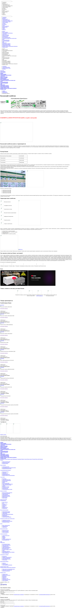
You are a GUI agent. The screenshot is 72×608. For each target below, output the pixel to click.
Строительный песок (5, 535)
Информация (15, 459)
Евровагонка (4, 505)
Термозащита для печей (6, 579)
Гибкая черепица (5, 494)
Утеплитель (4, 472)
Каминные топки (5, 578)
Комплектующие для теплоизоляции (8, 475)
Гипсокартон (4, 556)
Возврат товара (9, 459)
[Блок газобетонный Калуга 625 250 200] (0, 359)
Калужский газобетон (4, 308)
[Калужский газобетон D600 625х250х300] (0, 368)
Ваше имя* (2, 591)
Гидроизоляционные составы (7, 489)
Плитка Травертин (5, 532)
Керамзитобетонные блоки (6, 468)
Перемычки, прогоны (6, 551)
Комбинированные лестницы (7, 521)
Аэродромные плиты (5, 546)
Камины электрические (6, 575)
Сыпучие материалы (3, 533)
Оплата (3, 25)
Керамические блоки (5, 462)
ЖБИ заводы (4, 42)
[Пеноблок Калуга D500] (0, 341)
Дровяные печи (5, 574)
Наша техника (29, 459)
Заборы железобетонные (6, 547)
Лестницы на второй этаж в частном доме (9, 38)
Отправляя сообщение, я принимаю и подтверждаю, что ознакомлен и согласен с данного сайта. (28, 594)
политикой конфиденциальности (44, 594)
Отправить (2, 593)
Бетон (3, 39)
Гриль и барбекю (5, 580)
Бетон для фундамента (6, 525)
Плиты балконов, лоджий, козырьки (8, 552)
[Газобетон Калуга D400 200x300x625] (0, 323)
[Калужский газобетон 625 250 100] (0, 386)
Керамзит (3, 537)
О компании (4, 17)
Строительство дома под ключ (7, 20)
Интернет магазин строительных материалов (9, 46)
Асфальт (3, 538)
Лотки (3, 550)
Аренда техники (5, 22)
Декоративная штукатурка (6, 484)
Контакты (4, 18)
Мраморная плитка (5, 530)
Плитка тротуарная (5, 35)
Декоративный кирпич (6, 511)
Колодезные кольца (5, 548)
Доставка (3, 23)
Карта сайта (37, 459)
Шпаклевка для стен (5, 486)
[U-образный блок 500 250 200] (0, 395)
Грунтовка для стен (5, 487)
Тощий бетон (4, 527)
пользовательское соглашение (19, 594)
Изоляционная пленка (6, 474)
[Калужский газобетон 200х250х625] (0, 332)
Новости (3, 27)
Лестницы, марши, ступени (7, 549)
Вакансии (4, 29)
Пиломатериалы (5, 36)
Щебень (3, 536)
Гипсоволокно (4, 559)
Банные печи (4, 576)
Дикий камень (4, 513)
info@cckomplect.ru (39, 295)
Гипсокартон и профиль (6, 43)
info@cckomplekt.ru (3, 584)
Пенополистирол (5, 473)
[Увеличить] (3, 432)
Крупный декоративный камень (7, 514)
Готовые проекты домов (6, 21)
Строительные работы (6, 19)
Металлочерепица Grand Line (7, 492)
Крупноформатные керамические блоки (9, 467)
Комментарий (2, 605)
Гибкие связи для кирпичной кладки (8, 569)
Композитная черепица (6, 496)
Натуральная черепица (6, 493)
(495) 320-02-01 (2, 72)
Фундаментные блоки (6, 544)
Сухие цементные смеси (6, 479)
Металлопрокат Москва (6, 44)
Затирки (3, 485)
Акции (3, 28)
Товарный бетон (5, 526)
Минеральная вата (5, 471)
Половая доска (4, 503)
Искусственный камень (6, 37)
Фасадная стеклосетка (6, 570)
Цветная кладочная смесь (6, 480)
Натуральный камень (5, 40)
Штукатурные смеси (5, 483)
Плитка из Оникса (5, 531)
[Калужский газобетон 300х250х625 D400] (0, 314)
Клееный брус (4, 508)
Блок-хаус (4, 504)
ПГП (3, 41)
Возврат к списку (3, 434)
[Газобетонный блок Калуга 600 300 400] (0, 377)
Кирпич (3, 31)
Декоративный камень (6, 512)
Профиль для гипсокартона (7, 557)
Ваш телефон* (2, 592)
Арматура (4, 563)
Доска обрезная (4, 502)
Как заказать (4, 24)
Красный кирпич (5, 463)
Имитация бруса (5, 507)
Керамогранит (4, 515)
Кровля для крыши (5, 34)
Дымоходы (4, 577)
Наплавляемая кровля (6, 495)
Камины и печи (5, 47)
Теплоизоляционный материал (5, 470)
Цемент (3, 482)
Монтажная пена (5, 488)
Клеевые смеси (4, 481)
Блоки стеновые (5, 32)
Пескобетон (4, 478)
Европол (3, 506)
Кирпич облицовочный (6, 461)
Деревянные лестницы (6, 520)
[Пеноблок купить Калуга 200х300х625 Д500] (0, 350)
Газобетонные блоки (5, 466)
